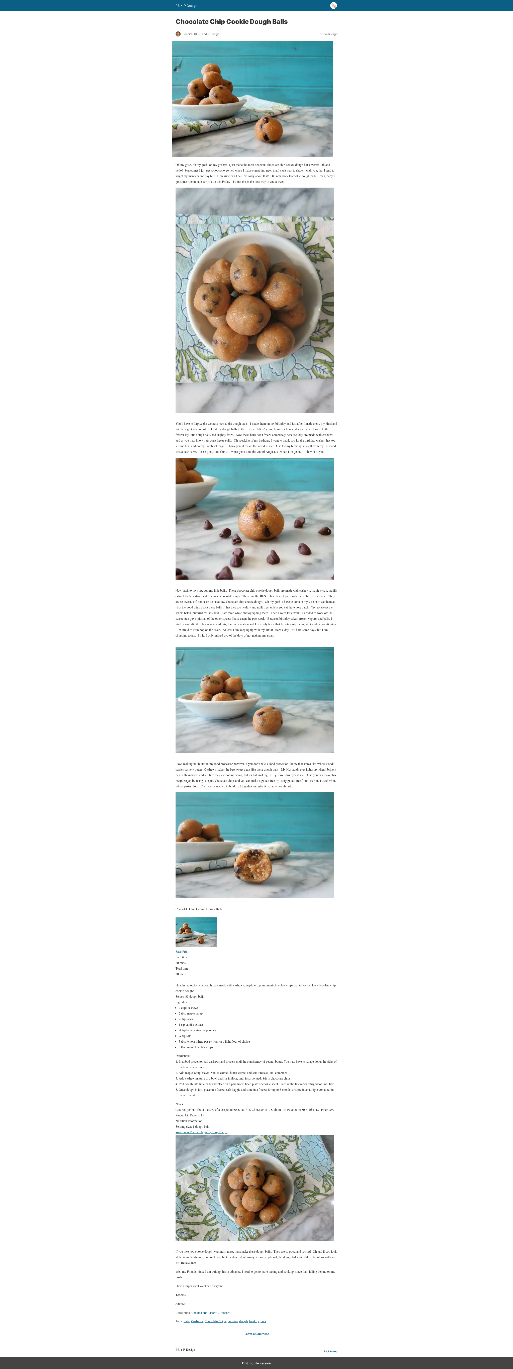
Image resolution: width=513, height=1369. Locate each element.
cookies (233, 1321)
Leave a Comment (256, 1333)
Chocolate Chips (215, 1321)
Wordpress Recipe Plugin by (201, 1132)
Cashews (197, 1321)
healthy (254, 1321)
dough (243, 1321)
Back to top (330, 1351)
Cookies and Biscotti (204, 1312)
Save (179, 951)
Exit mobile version (256, 1363)
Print (185, 951)
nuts (263, 1321)
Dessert (225, 1312)
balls (187, 1321)
